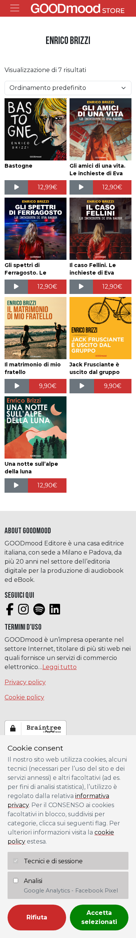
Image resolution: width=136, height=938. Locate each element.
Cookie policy (24, 697)
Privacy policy (25, 682)
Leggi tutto (59, 667)
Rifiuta (36, 917)
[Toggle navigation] (15, 8)
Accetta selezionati (99, 917)
